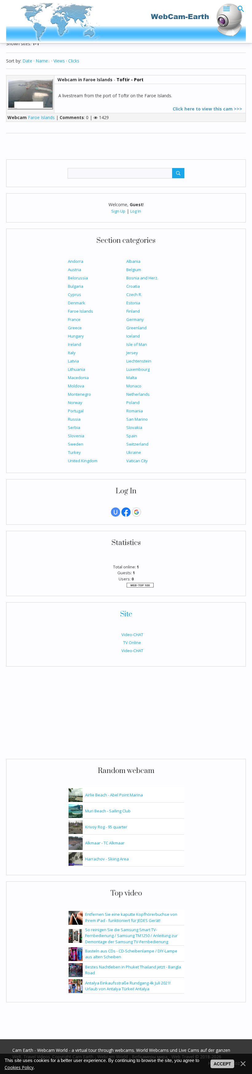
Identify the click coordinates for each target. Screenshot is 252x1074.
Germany (135, 319)
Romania (134, 411)
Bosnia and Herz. (142, 278)
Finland (133, 311)
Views (59, 61)
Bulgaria (75, 286)
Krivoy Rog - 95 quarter (106, 827)
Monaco (133, 386)
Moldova (76, 386)
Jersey (132, 352)
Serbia (74, 427)
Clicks (73, 61)
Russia (74, 419)
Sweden (75, 444)
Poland (133, 402)
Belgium (133, 269)
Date (27, 61)
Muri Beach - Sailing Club (108, 811)
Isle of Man (136, 344)
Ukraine (133, 452)
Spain (131, 436)
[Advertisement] (126, 716)
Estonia (133, 303)
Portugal (76, 411)
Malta (131, 377)
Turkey (74, 452)
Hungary (76, 336)
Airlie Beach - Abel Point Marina (114, 795)
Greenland (136, 328)
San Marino (137, 419)
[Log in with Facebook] (126, 512)
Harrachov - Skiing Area (107, 859)
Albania (133, 261)
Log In (135, 211)
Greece (75, 328)
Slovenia (76, 436)
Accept (222, 1063)
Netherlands (138, 394)
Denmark (76, 303)
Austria (74, 269)
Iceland (133, 336)
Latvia (73, 361)
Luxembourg (138, 369)
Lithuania (76, 369)
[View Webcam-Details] (32, 94)
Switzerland (137, 444)
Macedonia (78, 377)
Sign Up (118, 211)
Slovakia (134, 427)
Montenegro (79, 394)
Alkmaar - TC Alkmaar (104, 843)
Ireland (74, 344)
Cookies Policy (19, 1067)
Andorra (75, 261)
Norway (75, 402)
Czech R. (134, 294)
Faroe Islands (80, 311)
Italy (72, 352)
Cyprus (74, 294)
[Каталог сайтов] (140, 584)
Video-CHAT (132, 634)
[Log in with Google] (136, 512)
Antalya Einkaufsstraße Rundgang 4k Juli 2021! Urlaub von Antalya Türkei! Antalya (128, 986)
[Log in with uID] (115, 512)
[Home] (126, 21)
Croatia (133, 286)
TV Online (132, 642)
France (74, 319)
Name (42, 61)
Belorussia (78, 278)
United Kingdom (82, 460)
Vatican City (137, 460)
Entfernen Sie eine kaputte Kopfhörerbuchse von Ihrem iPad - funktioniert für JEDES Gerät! (131, 917)
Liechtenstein (138, 361)
